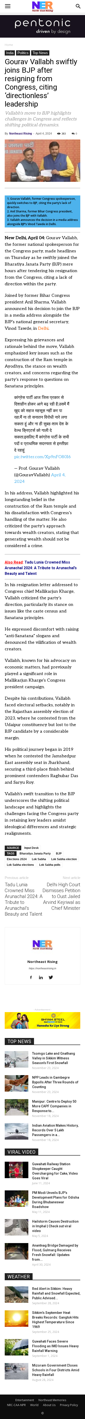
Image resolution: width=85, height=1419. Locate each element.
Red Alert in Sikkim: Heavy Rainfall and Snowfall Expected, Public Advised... (56, 1293)
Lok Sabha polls (49, 865)
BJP (59, 853)
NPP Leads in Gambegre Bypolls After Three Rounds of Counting (55, 1082)
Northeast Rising (20, 133)
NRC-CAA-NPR (16, 1405)
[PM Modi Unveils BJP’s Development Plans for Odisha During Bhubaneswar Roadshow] (16, 1198)
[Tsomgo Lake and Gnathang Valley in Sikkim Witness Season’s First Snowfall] (16, 1059)
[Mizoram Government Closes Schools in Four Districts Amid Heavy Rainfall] (16, 1371)
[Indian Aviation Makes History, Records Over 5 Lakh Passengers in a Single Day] (16, 1131)
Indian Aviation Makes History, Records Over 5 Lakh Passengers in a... (55, 1130)
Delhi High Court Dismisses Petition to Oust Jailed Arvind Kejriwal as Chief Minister (61, 896)
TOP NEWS (19, 1041)
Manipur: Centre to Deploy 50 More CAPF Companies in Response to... (54, 1106)
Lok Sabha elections (20, 865)
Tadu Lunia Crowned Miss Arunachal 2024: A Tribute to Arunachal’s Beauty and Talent (23, 899)
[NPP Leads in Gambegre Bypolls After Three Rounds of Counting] (16, 1083)
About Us (49, 1405)
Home (9, 45)
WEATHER (19, 1277)
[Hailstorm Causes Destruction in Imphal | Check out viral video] (16, 1227)
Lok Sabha (39, 859)
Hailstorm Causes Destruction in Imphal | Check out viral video (55, 1226)
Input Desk (31, 848)
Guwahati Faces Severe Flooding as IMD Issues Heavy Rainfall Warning (55, 1346)
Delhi (43, 328)
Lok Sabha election (64, 859)
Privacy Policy (69, 1405)
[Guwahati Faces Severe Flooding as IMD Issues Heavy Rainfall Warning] (16, 1347)
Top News (40, 53)
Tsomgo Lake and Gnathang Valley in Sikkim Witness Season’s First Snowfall (53, 1058)
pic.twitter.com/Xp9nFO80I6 (42, 456)
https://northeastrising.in (42, 968)
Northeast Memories (52, 1400)
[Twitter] (52, 978)
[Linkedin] (43, 978)
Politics (23, 53)
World (34, 1405)
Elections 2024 (17, 859)
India (9, 53)
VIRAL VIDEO (21, 1152)
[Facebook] (33, 978)
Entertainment (24, 1400)
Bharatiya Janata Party (35, 853)
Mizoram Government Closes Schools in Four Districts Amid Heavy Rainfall (55, 1370)
